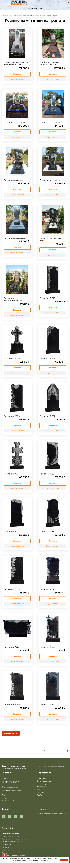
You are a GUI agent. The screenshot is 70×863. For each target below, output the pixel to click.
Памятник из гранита (50, 122)
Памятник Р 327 (47, 298)
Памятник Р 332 (47, 416)
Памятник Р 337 (47, 531)
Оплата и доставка (44, 781)
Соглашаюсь (64, 859)
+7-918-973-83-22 (35, 9)
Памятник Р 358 (12, 704)
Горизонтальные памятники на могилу (17, 839)
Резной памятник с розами (54, 751)
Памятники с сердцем (10, 836)
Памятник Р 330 (12, 416)
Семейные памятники (10, 833)
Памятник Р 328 (12, 358)
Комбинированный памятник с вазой (49, 63)
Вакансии (40, 792)
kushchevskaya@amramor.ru (12, 790)
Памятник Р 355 (12, 647)
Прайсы (40, 795)
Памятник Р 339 (12, 589)
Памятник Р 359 (47, 704)
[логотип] (19, 3)
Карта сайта (62, 813)
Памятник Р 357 (47, 647)
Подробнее (43, 860)
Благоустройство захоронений (13, 856)
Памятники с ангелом (10, 842)
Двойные (5, 847)
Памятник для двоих (14, 122)
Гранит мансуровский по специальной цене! (16, 63)
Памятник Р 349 (47, 589)
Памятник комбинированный (13, 299)
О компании (41, 778)
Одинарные (6, 844)
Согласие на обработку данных (46, 813)
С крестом (6, 850)
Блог (38, 789)
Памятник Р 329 (47, 358)
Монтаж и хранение (44, 784)
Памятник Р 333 (12, 474)
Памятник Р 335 (12, 531)
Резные (5, 853)
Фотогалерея (42, 787)
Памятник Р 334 (47, 474)
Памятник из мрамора (15, 238)
